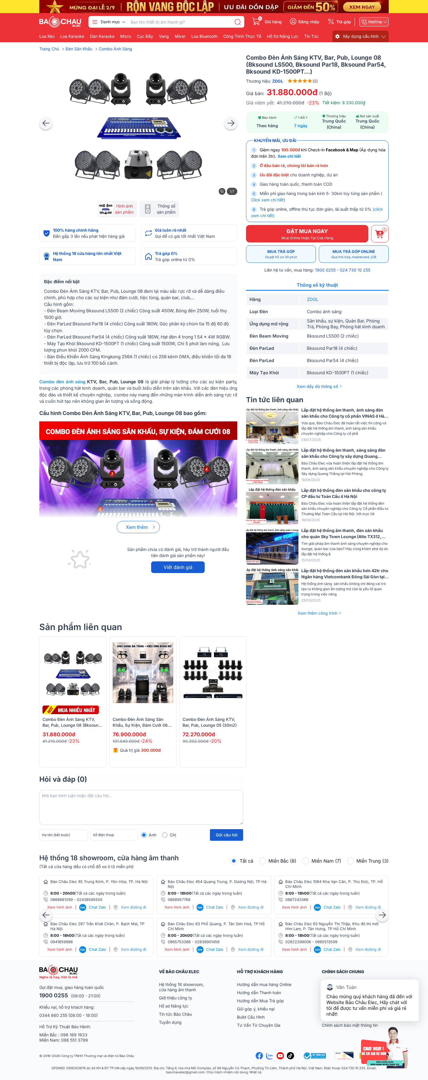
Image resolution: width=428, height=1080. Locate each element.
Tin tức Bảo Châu (175, 1014)
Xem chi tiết (289, 156)
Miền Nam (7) (326, 861)
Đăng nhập (308, 22)
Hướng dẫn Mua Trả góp (260, 1000)
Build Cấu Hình (251, 1017)
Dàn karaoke (102, 36)
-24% (146, 741)
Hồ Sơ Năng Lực (282, 36)
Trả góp (343, 22)
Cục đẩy (145, 36)
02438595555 (89, 899)
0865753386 (179, 941)
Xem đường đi (133, 907)
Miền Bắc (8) (282, 861)
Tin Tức (311, 36)
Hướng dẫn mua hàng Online (264, 984)
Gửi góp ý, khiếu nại (256, 1008)
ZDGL (312, 299)
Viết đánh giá (178, 567)
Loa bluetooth (204, 36)
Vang (164, 36)
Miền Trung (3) (372, 861)
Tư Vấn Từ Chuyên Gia (259, 1025)
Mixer (180, 36)
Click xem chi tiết (267, 199)
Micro (125, 36)
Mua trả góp (281, 254)
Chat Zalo (93, 907)
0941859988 (61, 941)
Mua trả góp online (353, 254)
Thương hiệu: (264, 81)
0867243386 (296, 899)
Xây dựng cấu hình (361, 36)
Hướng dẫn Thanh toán (259, 992)
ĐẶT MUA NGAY (307, 234)
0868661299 (61, 899)
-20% (215, 741)
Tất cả (246, 861)
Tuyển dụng (170, 1022)
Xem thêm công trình (317, 613)
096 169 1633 (74, 1034)
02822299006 (298, 941)
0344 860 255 (53, 1015)
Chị (173, 834)
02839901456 (207, 941)
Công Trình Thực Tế (242, 36)
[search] (237, 22)
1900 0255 (325, 269)
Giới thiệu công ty (175, 997)
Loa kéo (46, 36)
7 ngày (300, 125)
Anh (152, 834)
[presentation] (45, 123)
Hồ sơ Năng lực (173, 1005)
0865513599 (326, 941)
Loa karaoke (72, 36)
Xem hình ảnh (59, 907)
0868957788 (179, 899)
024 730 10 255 (355, 269)
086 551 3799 (74, 1040)
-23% (313, 103)
